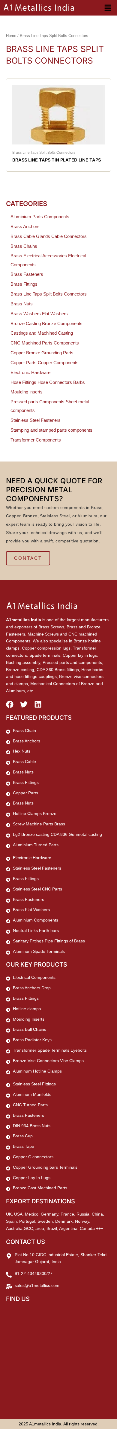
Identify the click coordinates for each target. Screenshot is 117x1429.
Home (11, 35)
